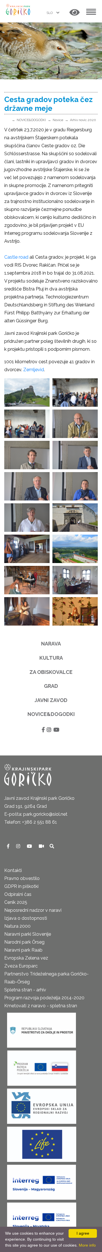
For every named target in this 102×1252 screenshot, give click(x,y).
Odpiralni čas (17, 894)
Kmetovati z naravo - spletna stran (40, 1005)
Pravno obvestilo (22, 878)
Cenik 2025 (15, 902)
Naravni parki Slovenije (27, 934)
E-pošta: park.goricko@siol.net (35, 814)
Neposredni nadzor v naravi (32, 910)
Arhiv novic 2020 (83, 120)
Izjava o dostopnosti (25, 918)
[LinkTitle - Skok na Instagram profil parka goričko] (18, 846)
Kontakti (13, 870)
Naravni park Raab (23, 950)
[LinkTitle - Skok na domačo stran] (18, 9)
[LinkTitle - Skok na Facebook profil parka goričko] (8, 846)
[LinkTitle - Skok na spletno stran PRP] (41, 1066)
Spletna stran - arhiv (25, 990)
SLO (50, 13)
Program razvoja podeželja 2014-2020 (44, 997)
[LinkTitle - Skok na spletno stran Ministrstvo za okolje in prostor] (41, 1028)
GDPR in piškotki (21, 886)
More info (87, 1245)
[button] (74, 13)
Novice (58, 120)
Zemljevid (33, 369)
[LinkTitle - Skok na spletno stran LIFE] (41, 1142)
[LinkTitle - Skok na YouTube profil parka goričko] (30, 846)
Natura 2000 (17, 926)
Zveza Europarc (21, 966)
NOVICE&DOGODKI (31, 120)
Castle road (16, 257)
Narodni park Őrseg (24, 942)
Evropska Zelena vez (26, 958)
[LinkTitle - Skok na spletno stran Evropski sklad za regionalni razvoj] (41, 1104)
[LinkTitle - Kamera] (42, 846)
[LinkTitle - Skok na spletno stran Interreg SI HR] (41, 1218)
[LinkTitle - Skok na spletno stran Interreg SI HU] (41, 1180)
